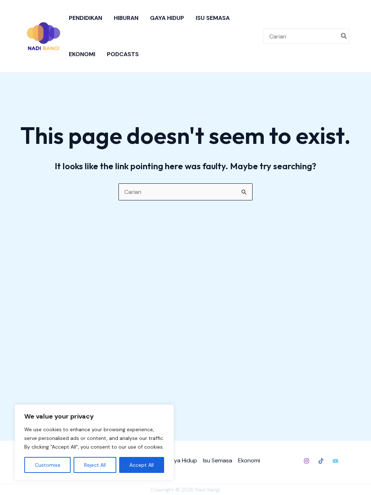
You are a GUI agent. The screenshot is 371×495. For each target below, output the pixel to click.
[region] (94, 442)
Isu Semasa (213, 18)
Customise (48, 465)
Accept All (141, 465)
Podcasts (123, 54)
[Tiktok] (321, 461)
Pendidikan (85, 18)
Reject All (95, 465)
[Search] (344, 36)
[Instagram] (306, 461)
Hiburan (126, 18)
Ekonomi (82, 54)
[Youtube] (335, 461)
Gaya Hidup (167, 18)
